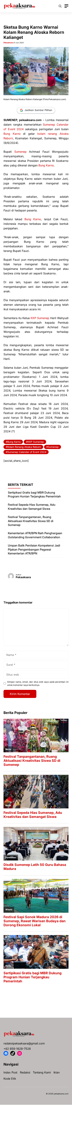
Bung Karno (12, 133)
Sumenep (20, 151)
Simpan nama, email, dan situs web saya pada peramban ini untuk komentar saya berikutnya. (38, 683)
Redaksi (25, 1072)
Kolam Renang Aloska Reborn (24, 446)
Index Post (10, 1072)
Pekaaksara (8, 43)
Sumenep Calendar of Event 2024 (26, 451)
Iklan (56, 1072)
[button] (60, 6)
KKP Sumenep (40, 318)
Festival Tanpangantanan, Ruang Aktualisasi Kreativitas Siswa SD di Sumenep (30, 521)
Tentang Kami (42, 1072)
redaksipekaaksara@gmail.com (24, 1043)
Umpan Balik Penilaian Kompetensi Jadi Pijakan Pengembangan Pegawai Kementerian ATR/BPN (34, 549)
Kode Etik (9, 1078)
